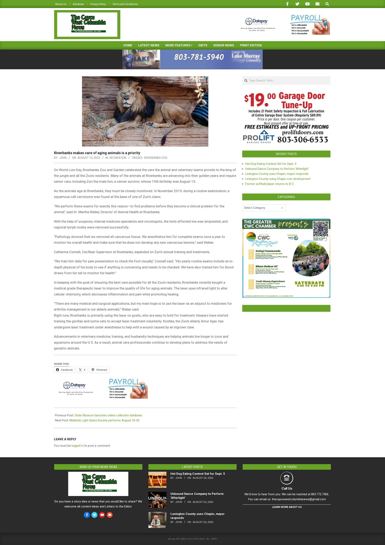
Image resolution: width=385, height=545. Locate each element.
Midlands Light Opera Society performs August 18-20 (104, 420)
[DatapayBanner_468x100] (283, 16)
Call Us (287, 488)
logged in (77, 445)
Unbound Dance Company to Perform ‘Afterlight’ (277, 169)
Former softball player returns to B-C (269, 184)
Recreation (118, 157)
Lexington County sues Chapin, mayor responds (276, 174)
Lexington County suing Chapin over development (277, 179)
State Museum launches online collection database (108, 415)
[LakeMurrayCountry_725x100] (192, 51)
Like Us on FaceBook (286, 308)
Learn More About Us (287, 506)
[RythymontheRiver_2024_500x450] (286, 221)
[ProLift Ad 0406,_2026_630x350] (286, 94)
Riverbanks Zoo (155, 157)
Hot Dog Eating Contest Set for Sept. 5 (270, 164)
